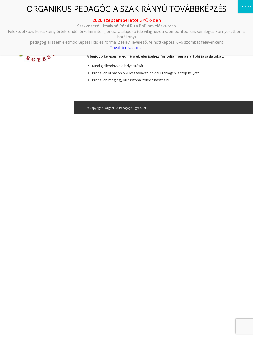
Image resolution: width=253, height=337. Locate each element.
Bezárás (245, 6)
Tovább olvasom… (126, 47)
